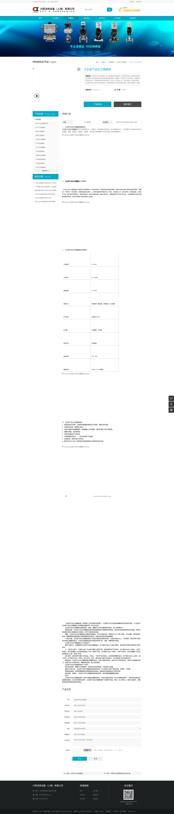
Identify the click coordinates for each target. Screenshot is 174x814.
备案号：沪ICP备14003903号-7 (83, 811)
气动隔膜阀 (111, 62)
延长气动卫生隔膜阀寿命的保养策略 (45, 201)
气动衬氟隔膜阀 (39, 151)
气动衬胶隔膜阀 (39, 163)
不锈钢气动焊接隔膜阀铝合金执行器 (120, 773)
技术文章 (102, 18)
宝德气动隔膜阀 (39, 135)
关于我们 (56, 18)
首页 (40, 18)
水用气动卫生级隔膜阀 (76, 773)
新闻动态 (86, 18)
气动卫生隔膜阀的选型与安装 (43, 198)
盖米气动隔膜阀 (39, 131)
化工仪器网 (122, 811)
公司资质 (117, 18)
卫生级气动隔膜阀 (121, 62)
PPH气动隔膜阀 (39, 143)
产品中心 (71, 18)
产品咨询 (98, 104)
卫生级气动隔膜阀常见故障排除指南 (45, 194)
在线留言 (131, 1)
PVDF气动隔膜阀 (40, 147)
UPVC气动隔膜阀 (40, 127)
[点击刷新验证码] (87, 750)
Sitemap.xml (131, 811)
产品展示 (103, 62)
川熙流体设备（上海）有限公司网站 (48, 1)
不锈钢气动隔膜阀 (40, 155)
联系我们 (138, 1)
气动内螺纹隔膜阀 (40, 159)
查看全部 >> (45, 170)
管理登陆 (108, 811)
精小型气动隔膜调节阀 (41, 123)
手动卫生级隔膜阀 (40, 167)
